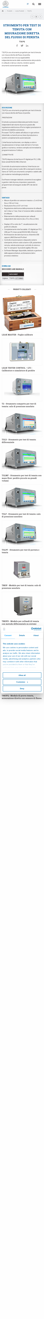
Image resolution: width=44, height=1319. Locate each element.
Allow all (22, 675)
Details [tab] (22, 635)
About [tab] (36, 635)
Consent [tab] (7, 635)
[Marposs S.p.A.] (5, 4)
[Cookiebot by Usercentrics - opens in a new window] (31, 629)
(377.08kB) (19, 278)
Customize (20, 682)
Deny (22, 689)
